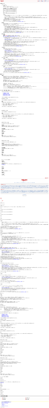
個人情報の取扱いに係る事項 (11, 248)
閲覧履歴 (4, 399)
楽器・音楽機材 (18, 186)
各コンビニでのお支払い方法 (8, 68)
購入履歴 (27, 399)
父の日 (4, 188)
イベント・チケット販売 (28, 190)
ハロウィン (11, 188)
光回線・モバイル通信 (4, 186)
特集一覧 (18, 182)
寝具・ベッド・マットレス (38, 186)
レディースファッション (13, 185)
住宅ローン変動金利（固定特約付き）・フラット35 (24, 191)
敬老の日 (8, 188)
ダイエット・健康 (45, 185)
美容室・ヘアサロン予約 (36, 190)
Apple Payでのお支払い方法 (8, 50)
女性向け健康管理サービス (42, 190)
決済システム (7, 191)
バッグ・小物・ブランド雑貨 (20, 185)
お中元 (6, 188)
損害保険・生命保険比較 (33, 191)
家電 (13, 186)
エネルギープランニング (16, 191)
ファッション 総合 (2, 185)
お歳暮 (13, 188)
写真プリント (32, 190)
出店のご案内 (33, 182)
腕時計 (30, 185)
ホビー (25, 186)
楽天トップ (15, 182)
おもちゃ (23, 186)
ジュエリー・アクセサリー (26, 185)
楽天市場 (1, 190)
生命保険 (37, 191)
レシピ (20, 190)
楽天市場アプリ (24, 182)
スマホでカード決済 (11, 191)
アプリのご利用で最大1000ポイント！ (6, 401)
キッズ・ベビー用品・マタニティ (39, 185)
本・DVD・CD (10, 190)
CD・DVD (16, 186)
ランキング (30, 182)
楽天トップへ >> (24, 181)
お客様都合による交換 (6, 93)
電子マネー (5, 191)
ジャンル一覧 (20, 182)
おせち (17, 188)
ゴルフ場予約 (17, 190)
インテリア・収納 (33, 186)
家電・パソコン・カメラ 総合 (8, 185)
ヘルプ (2, 403)
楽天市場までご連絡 (20, 21)
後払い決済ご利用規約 (3, 248)
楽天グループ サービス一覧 (5, 192)
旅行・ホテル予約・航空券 (5, 190)
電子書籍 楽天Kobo (14, 190)
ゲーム (21, 186)
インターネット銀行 (46, 191)
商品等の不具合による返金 (6, 94)
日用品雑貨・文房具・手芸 (44, 186)
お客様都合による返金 (4, 314)
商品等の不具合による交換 (6, 95)
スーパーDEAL (27, 182)
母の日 (3, 188)
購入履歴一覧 (3, 164)
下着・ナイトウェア (33, 185)
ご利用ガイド (3, 404)
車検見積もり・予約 (23, 190)
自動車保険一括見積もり (40, 191)
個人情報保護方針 (24, 194)
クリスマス (15, 188)
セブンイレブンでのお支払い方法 (9, 60)
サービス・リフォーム (28, 186)
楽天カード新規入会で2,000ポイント (6, 402)
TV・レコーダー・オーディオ (10, 186)
